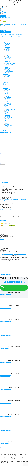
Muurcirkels (5, 74)
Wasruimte (7, 69)
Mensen (7, 54)
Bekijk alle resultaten (6, 17)
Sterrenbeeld (8, 57)
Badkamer (7, 61)
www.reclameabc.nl (4, 260)
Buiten (6, 62)
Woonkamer (8, 70)
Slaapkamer (8, 68)
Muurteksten (5, 60)
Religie (7, 55)
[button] (4, 35)
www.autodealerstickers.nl (16, 260)
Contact (4, 84)
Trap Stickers (8, 58)
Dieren (6, 45)
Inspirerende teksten (10, 63)
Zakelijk (7, 72)
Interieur (7, 50)
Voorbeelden (6, 82)
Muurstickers (5, 42)
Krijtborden (7, 52)
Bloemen (7, 44)
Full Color (7, 48)
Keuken (7, 65)
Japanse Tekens (9, 64)
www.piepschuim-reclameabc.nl (7, 262)
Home (4, 41)
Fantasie (7, 78)
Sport (6, 81)
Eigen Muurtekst (9, 71)
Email (1, 219)
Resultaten (3, 16)
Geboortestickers (9, 49)
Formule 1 (7, 47)
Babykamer (7, 43)
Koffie (6, 67)
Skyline (7, 56)
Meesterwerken (8, 79)
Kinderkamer (8, 51)
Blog (4, 83)
